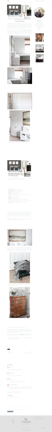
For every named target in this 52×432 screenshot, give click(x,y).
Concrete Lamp (9, 194)
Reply (31, 384)
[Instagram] (44, 427)
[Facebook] (41, 427)
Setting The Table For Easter (10, 352)
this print (15, 219)
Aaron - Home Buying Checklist (13, 384)
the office (9, 23)
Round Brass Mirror (10, 196)
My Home (13, 421)
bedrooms (8, 349)
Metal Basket (9, 192)
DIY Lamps (16, 194)
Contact (13, 422)
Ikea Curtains (9, 193)
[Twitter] (43, 427)
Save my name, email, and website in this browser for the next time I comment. (15, 409)
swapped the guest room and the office (26, 30)
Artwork (9, 199)
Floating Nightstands (10, 202)
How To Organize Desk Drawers (28, 352)
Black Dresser (9, 198)
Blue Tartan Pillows (10, 191)
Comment (9, 398)
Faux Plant (9, 197)
